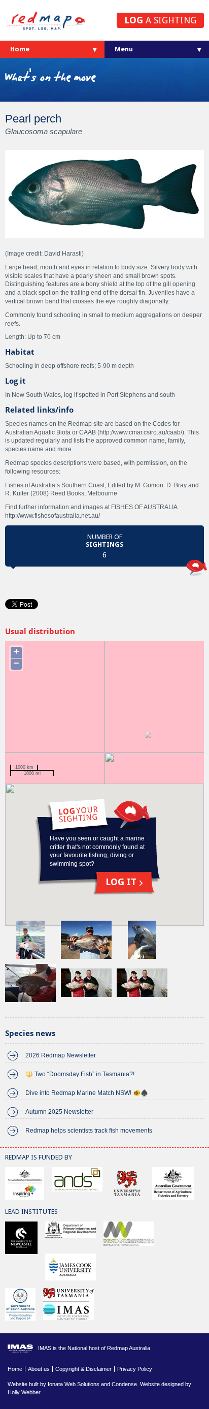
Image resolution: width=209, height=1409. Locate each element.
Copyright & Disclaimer (83, 1369)
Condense (124, 1384)
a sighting (160, 20)
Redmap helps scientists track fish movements (88, 1130)
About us (39, 1369)
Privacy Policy (134, 1369)
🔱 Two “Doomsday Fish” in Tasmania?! (79, 1074)
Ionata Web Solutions (73, 1384)
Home (19, 49)
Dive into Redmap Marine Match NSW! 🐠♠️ (86, 1093)
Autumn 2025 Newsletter (59, 1111)
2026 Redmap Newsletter (60, 1055)
